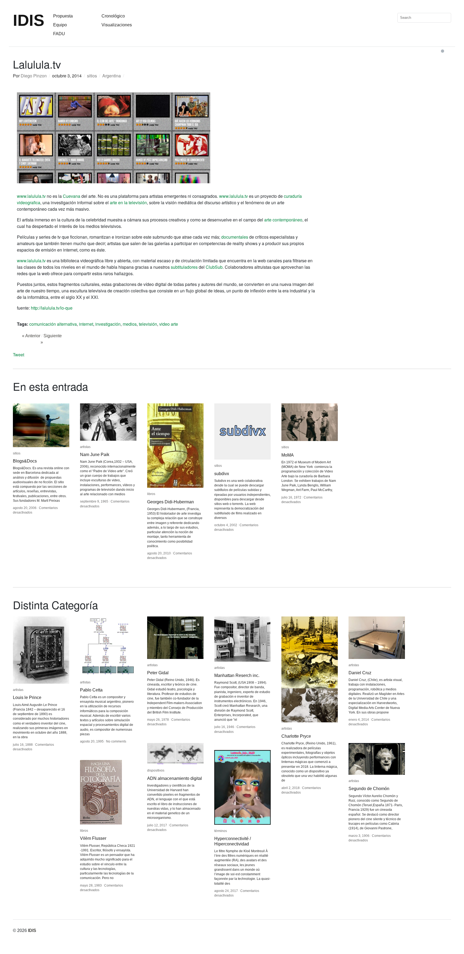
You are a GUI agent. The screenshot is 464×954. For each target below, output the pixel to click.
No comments (116, 741)
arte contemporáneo (283, 220)
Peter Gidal (158, 672)
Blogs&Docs (25, 461)
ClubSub (214, 267)
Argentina (111, 76)
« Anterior (31, 335)
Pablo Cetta (91, 690)
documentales (234, 237)
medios (130, 324)
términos (220, 831)
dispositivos (155, 770)
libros (151, 494)
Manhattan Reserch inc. (236, 675)
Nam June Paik (94, 454)
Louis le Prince (27, 697)
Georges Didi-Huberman (170, 502)
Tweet (18, 355)
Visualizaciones (117, 25)
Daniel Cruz (360, 672)
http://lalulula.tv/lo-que (52, 308)
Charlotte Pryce (296, 736)
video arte (168, 324)
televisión (148, 324)
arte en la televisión (128, 202)
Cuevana (71, 196)
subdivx (221, 473)
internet (86, 324)
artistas (85, 447)
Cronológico (113, 16)
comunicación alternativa (53, 324)
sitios (92, 76)
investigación (108, 324)
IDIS (28, 20)
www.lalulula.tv (31, 196)
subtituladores (184, 267)
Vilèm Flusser (93, 838)
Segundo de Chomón (369, 788)
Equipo (60, 25)
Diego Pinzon (34, 76)
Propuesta (63, 16)
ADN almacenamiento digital (174, 778)
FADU (59, 33)
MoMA (287, 455)
